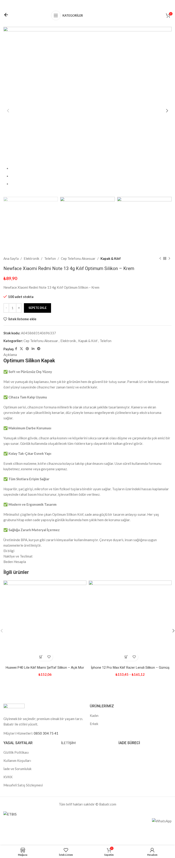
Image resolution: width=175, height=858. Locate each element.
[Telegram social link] (39, 349)
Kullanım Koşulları (17, 760)
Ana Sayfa (11, 258)
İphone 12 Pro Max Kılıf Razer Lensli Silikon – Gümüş (130, 667)
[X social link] (21, 349)
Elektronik (31, 258)
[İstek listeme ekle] (49, 657)
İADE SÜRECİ (129, 743)
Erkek (94, 724)
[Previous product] (160, 258)
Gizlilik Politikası (16, 752)
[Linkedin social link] (33, 349)
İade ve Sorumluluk (17, 769)
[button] (41, 657)
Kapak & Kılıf (110, 258)
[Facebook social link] (16, 349)
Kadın (94, 715)
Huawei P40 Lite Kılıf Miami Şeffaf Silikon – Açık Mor (45, 667)
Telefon (50, 258)
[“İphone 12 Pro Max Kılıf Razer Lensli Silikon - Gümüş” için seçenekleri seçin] (126, 657)
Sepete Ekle (37, 308)
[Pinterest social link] (27, 349)
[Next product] (169, 258)
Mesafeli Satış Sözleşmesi (23, 785)
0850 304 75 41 (46, 733)
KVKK (8, 777)
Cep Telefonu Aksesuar (78, 258)
